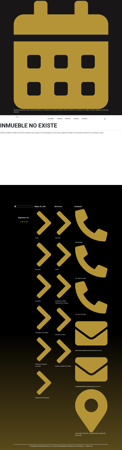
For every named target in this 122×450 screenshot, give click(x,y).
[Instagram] (20, 221)
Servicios (67, 118)
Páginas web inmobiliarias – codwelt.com (80, 446)
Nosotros (59, 118)
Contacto (84, 118)
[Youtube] (26, 221)
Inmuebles (51, 118)
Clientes (76, 118)
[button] (51, 119)
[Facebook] (22, 221)
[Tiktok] (24, 221)
